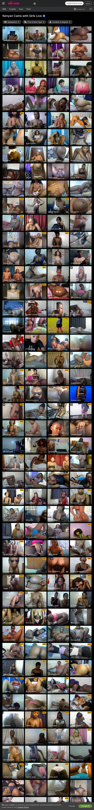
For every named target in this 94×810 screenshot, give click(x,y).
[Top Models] (34, 3)
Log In (88, 3)
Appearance (12, 22)
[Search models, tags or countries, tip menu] (90, 9)
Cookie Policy (23, 807)
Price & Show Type (35, 22)
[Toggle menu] (3, 3)
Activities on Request (60, 22)
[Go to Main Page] (19, 3)
